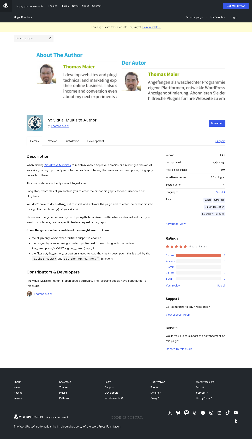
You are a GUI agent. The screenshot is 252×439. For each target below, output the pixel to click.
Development (95, 141)
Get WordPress (235, 5)
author (208, 200)
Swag (155, 398)
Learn (108, 381)
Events (154, 387)
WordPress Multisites (57, 165)
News (17, 387)
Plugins (63, 392)
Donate (156, 392)
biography (207, 214)
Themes (64, 387)
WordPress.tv (114, 398)
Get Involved (158, 381)
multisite (219, 214)
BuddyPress (204, 398)
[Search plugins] (50, 38)
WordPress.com (206, 381)
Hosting (18, 392)
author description (214, 207)
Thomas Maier (60, 126)
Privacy (18, 398)
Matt (200, 387)
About (17, 381)
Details (34, 141)
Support (220, 141)
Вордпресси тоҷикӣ (57, 417)
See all (221, 285)
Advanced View (176, 223)
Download (217, 123)
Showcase (65, 381)
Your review (173, 285)
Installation (72, 141)
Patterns (64, 398)
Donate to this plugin (179, 349)
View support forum (178, 314)
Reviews (52, 141)
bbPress (202, 392)
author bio (219, 200)
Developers (111, 392)
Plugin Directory (23, 17)
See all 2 (220, 192)
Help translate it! (151, 27)
